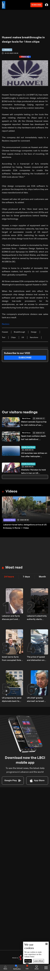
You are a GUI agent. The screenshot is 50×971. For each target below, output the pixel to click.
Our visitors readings (20, 412)
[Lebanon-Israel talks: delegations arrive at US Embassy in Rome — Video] (26, 513)
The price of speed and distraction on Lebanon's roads (36, 659)
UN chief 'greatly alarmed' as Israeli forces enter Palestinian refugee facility (36, 700)
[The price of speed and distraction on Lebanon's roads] (37, 645)
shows (36, 968)
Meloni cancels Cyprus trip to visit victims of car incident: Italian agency (34, 424)
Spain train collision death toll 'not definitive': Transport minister (33, 438)
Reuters (5, 324)
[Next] (47, 513)
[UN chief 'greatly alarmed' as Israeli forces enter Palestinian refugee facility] (37, 686)
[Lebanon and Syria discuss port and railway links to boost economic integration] (12, 604)
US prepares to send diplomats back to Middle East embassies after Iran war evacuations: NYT (12, 700)
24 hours (9, 577)
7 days (26, 577)
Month (42, 577)
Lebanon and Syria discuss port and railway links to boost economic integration (12, 618)
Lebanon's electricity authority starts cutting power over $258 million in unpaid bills (37, 618)
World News (26, 418)
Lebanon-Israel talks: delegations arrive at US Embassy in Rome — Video (25, 526)
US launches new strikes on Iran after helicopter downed (34, 455)
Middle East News (28, 447)
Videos (11, 491)
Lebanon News (9, 520)
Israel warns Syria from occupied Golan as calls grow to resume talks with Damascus (12, 659)
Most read (13, 567)
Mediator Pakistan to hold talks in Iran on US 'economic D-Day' (33, 472)
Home (5, 968)
